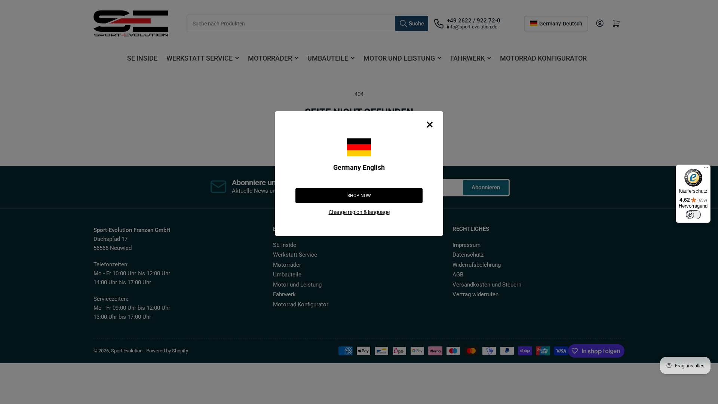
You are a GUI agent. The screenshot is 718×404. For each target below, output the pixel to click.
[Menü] (706, 169)
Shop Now (359, 195)
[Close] (430, 125)
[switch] (693, 214)
